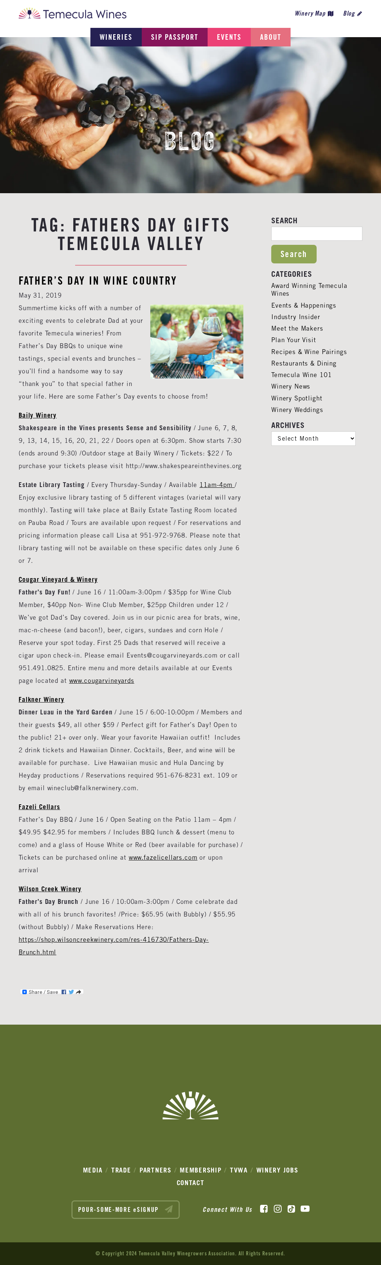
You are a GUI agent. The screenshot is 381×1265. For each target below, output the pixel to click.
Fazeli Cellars (39, 807)
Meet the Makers (297, 328)
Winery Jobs (277, 1170)
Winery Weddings (297, 409)
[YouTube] (305, 1208)
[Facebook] (264, 1208)
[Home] (73, 15)
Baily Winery (38, 415)
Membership (200, 1170)
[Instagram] (278, 1208)
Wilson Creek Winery (50, 889)
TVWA (239, 1170)
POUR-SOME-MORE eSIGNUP (119, 1209)
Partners (156, 1170)
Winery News (290, 386)
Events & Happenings (303, 305)
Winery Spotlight (297, 398)
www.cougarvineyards (101, 680)
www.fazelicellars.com (163, 857)
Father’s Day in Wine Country (98, 280)
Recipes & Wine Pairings (309, 352)
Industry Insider (295, 317)
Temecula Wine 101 (301, 375)
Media (93, 1170)
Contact (191, 1183)
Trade (121, 1170)
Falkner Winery (41, 699)
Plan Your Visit (293, 340)
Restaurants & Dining (304, 363)
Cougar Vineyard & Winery (58, 579)
